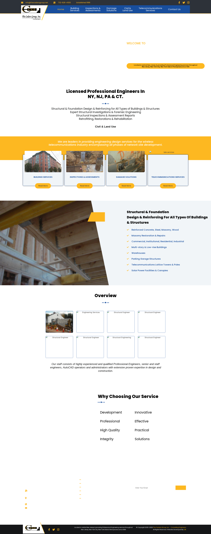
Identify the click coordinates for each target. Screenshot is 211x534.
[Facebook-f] (179, 2)
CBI (185, 530)
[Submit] (181, 488)
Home (60, 9)
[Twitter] (183, 2)
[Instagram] (188, 2)
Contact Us (174, 9)
